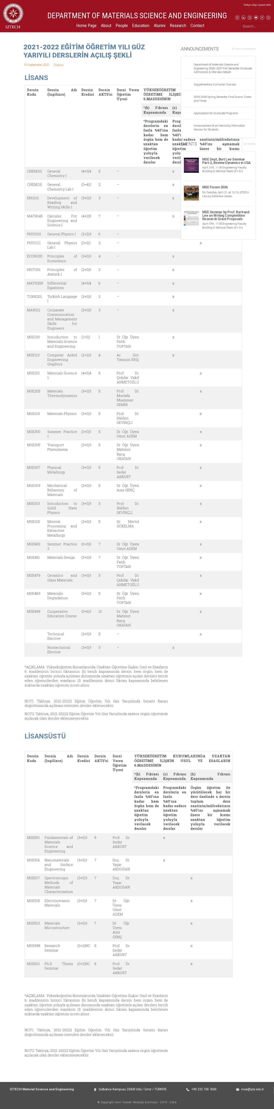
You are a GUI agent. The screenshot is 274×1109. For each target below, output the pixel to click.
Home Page (86, 25)
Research (178, 25)
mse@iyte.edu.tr (252, 1089)
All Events (250, 143)
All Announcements (244, 48)
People (122, 25)
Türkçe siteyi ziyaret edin (257, 4)
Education (140, 25)
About (106, 25)
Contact (197, 25)
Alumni (159, 25)
